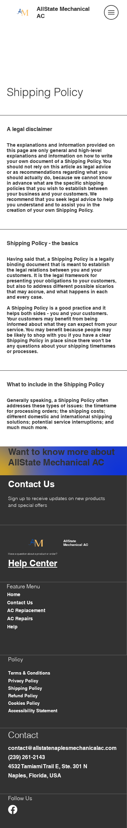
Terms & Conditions (29, 673)
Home (13, 594)
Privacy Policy (23, 680)
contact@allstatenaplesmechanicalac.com (62, 748)
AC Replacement (26, 610)
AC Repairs (20, 618)
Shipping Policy (25, 688)
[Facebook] (12, 809)
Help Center (32, 563)
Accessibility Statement (32, 710)
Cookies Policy (24, 703)
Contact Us (20, 602)
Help (12, 626)
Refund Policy (23, 695)
